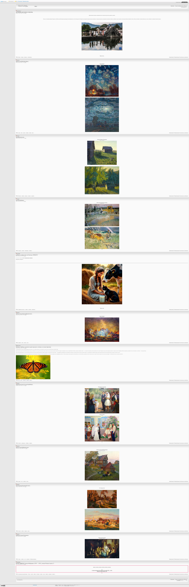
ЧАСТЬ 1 (94, 567)
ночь (32, 132)
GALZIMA (18, 253)
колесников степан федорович (22, 574)
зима (44, 574)
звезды (24, 132)
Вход (16, 1)
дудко (22, 342)
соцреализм (26, 250)
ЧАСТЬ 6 (109, 567)
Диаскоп (18, 60)
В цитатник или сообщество (184, 57)
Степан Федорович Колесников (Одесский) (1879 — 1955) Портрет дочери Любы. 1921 (102, 571)
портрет (53, 574)
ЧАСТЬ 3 (100, 567)
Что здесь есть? (11, 1)
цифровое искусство (21, 309)
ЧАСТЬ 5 (106, 567)
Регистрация (20, 1)
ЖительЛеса (19, 345)
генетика (24, 380)
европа (31, 380)
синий (30, 132)
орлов (19, 132)
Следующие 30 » (20, 579)
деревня (22, 57)
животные (33, 309)
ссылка (25, 13)
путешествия (29, 57)
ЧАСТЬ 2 (97, 567)
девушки (29, 309)
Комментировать (177, 57)
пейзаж (41, 574)
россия (32, 574)
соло (27, 342)
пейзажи (25, 57)
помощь (60, 585)
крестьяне (50, 574)
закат (27, 481)
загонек (23, 250)
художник (37, 574)
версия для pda (72, 585)
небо (21, 132)
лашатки (19, 250)
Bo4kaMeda (18, 562)
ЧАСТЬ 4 (103, 567)
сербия (35, 574)
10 (186, 580)
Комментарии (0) (171, 57)
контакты (62, 585)
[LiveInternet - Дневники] (4, 1)
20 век (29, 574)
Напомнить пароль (26, 1)
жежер (19, 481)
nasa (19, 380)
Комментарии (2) (171, 574)
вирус (21, 380)
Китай (19, 57)
